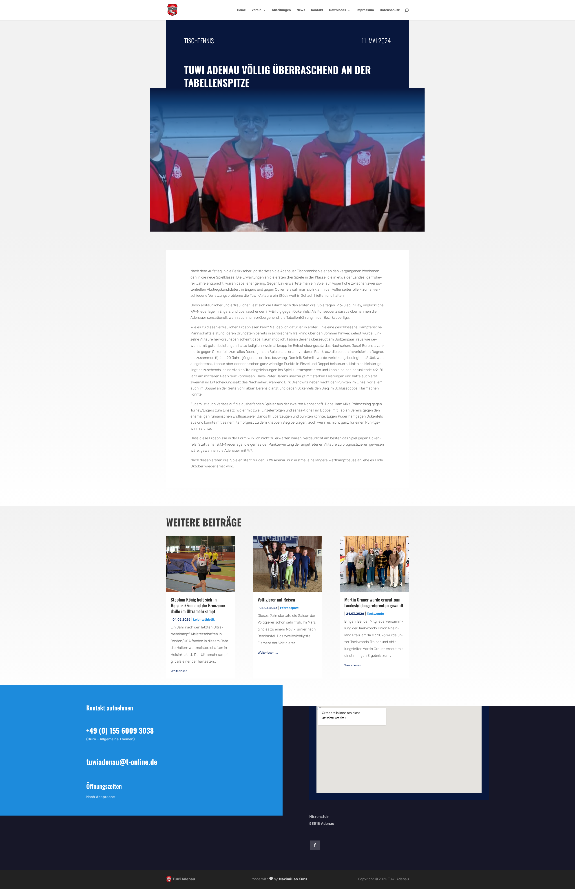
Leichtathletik (204, 619)
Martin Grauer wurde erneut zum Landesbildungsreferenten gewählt (373, 602)
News (301, 10)
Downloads (337, 10)
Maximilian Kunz (293, 879)
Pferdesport (289, 608)
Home (241, 10)
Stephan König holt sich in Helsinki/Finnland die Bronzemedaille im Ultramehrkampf (198, 605)
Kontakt (317, 10)
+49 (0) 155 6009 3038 (120, 730)
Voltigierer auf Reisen (276, 599)
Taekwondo (375, 614)
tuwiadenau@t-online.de (121, 761)
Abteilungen (281, 10)
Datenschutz (390, 10)
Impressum (365, 10)
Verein (256, 10)
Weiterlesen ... (181, 671)
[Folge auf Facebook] (315, 845)
